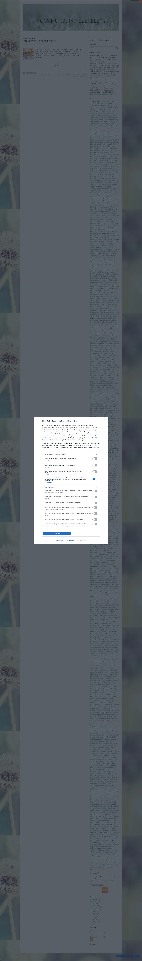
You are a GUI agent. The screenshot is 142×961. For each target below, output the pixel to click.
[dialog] (71, 480)
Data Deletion (60, 540)
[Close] (104, 421)
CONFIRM (57, 533)
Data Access (71, 540)
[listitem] (71, 454)
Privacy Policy (82, 540)
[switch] (94, 458)
